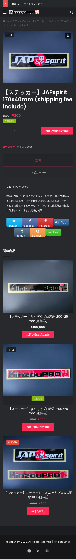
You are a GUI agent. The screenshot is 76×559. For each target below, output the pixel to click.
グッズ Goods (22, 21)
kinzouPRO (64, 541)
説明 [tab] (38, 160)
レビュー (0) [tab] (38, 172)
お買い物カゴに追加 (57, 130)
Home (9, 21)
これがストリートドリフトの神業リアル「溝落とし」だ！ (40, 3)
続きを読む (38, 511)
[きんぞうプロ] (24, 12)
